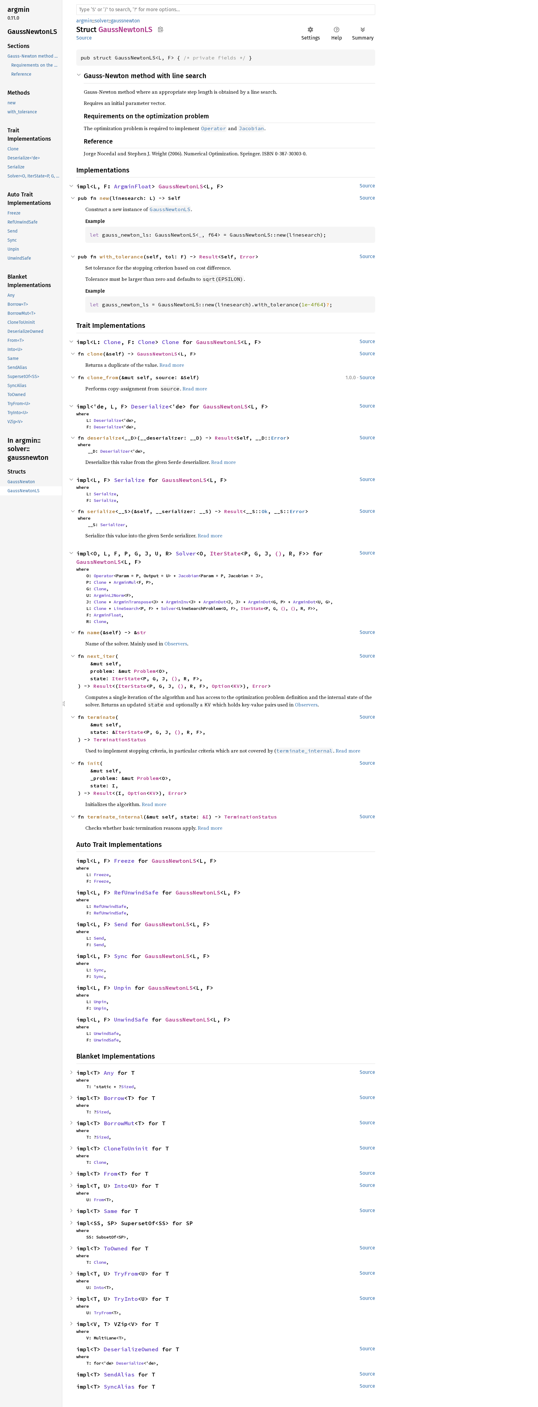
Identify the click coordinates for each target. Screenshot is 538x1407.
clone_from (102, 377)
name (93, 632)
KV (237, 686)
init (93, 763)
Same (110, 1211)
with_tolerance (121, 256)
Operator (104, 575)
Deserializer (115, 451)
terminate (101, 717)
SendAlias (119, 1374)
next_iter (101, 656)
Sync (121, 956)
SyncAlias (119, 1386)
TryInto (126, 1298)
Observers (175, 643)
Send (121, 924)
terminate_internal (115, 817)
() (278, 553)
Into (121, 1185)
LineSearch (126, 608)
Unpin (122, 987)
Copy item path (160, 29)
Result (208, 256)
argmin (84, 21)
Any (109, 1072)
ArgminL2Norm (109, 595)
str (141, 632)
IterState (225, 553)
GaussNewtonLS (180, 186)
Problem (145, 671)
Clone (112, 342)
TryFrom (126, 1273)
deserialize (104, 438)
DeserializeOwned (131, 1349)
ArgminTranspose (132, 602)
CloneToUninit (126, 1148)
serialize (101, 511)
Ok (265, 511)
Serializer (112, 524)
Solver (186, 553)
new (104, 198)
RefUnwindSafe (136, 892)
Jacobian (188, 575)
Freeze (124, 860)
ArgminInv (177, 602)
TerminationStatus (119, 739)
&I (205, 817)
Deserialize (150, 406)
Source (84, 38)
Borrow (114, 1098)
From (110, 1173)
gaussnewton (125, 21)
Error (247, 256)
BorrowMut (119, 1123)
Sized (127, 1086)
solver (101, 21)
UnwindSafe (131, 1019)
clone (95, 354)
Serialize (129, 480)
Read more (171, 364)
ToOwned (116, 1248)
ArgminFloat (133, 186)
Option (221, 686)
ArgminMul (125, 582)
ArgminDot (214, 602)
